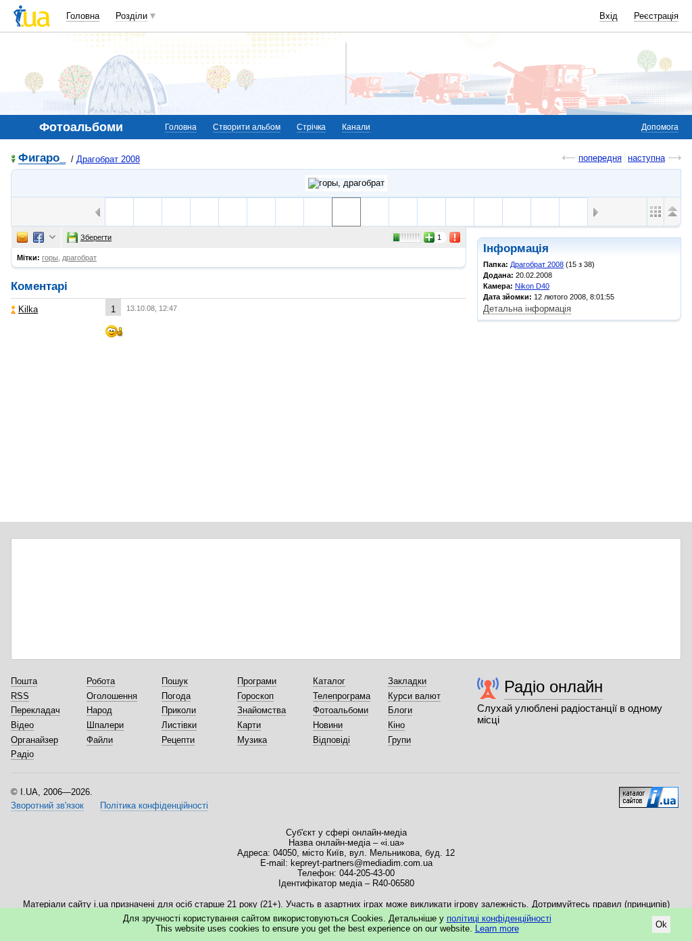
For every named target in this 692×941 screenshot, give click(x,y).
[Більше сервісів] (52, 238)
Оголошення (111, 696)
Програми (256, 681)
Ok (661, 924)
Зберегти (96, 237)
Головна (82, 16)
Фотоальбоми (340, 710)
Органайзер (34, 740)
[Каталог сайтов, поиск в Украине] (648, 792)
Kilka (28, 309)
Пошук (175, 681)
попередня (600, 158)
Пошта (24, 681)
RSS (20, 696)
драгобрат (79, 258)
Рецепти (178, 740)
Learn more (497, 928)
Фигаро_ (42, 158)
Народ (99, 710)
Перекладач (35, 710)
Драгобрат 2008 (108, 159)
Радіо (22, 754)
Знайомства (261, 710)
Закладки (407, 681)
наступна (646, 158)
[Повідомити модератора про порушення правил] (455, 237)
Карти (249, 725)
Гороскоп (255, 696)
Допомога (659, 127)
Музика (252, 740)
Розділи (131, 16)
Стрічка (311, 127)
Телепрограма (341, 696)
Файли (99, 740)
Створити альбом (246, 127)
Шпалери (105, 725)
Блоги (400, 710)
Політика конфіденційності (154, 805)
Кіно (396, 725)
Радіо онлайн (553, 686)
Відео (22, 725)
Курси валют (414, 696)
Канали (356, 127)
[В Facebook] (38, 237)
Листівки (179, 725)
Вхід (608, 16)
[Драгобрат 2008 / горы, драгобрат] (346, 183)
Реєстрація (656, 16)
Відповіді (331, 740)
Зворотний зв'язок (47, 805)
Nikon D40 (532, 286)
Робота (100, 681)
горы (50, 258)
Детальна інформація (527, 309)
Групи (399, 740)
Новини (328, 725)
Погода (176, 696)
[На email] (22, 237)
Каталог (329, 681)
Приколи (179, 710)
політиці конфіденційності (499, 918)
